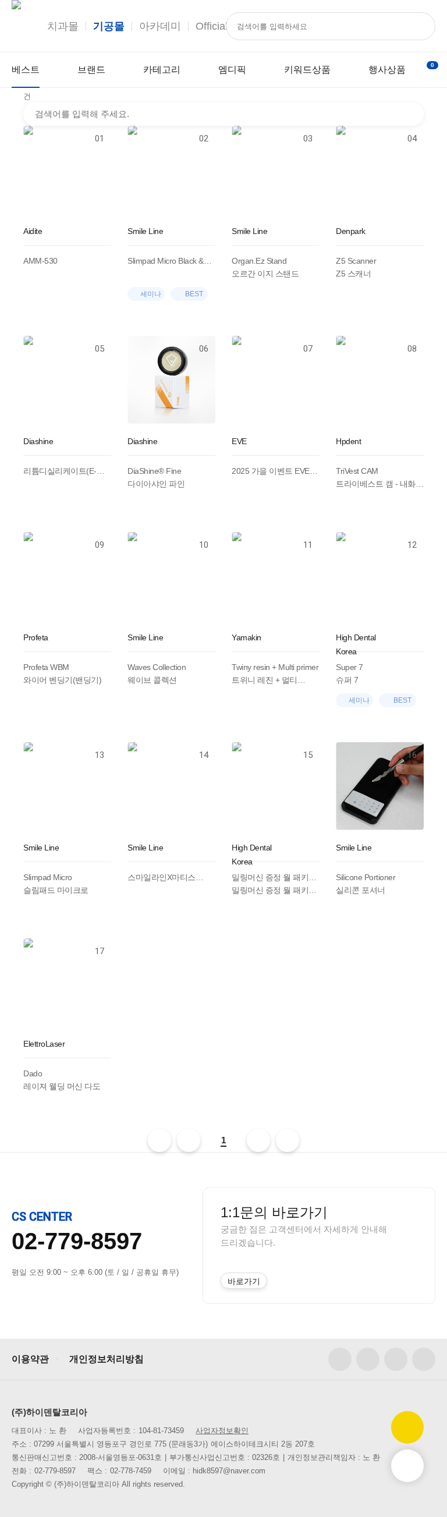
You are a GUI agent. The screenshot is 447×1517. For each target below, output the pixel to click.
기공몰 (109, 26)
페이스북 (340, 1359)
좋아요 (106, 305)
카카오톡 (423, 1359)
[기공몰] (16, 26)
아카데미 (160, 26)
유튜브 (395, 1359)
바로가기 (244, 1281)
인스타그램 (367, 1359)
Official (212, 26)
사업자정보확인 (222, 1430)
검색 (411, 114)
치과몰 (63, 26)
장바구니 (432, 65)
